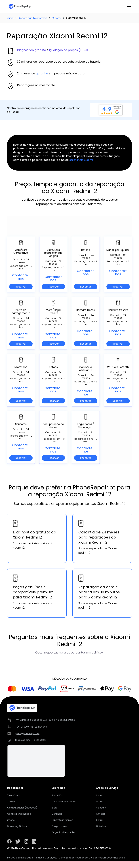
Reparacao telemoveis (33, 18)
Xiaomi (56, 18)
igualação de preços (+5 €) (68, 50)
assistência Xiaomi (81, 160)
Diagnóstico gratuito (31, 50)
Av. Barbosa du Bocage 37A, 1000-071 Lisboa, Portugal (45, 719)
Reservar (21, 286)
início (10, 18)
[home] (20, 6)
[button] (128, 6)
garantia (42, 73)
